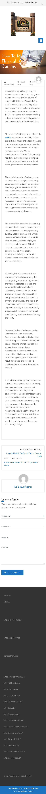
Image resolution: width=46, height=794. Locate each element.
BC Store (21, 791)
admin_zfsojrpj (9, 84)
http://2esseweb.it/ (12, 758)
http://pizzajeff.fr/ (12, 714)
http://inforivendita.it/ (13, 733)
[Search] (41, 3)
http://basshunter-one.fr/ (15, 752)
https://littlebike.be (12, 683)
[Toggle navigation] (40, 40)
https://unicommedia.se (14, 677)
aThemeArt (29, 791)
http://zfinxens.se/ (12, 695)
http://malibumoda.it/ (13, 720)
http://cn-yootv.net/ (13, 620)
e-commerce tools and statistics (18, 776)
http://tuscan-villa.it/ (13, 702)
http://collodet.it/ (11, 745)
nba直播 (7, 595)
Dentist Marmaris (11, 656)
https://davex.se (11, 689)
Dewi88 (7, 602)
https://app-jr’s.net (12, 638)
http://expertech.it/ (12, 739)
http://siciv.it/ (10, 708)
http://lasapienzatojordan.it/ (16, 727)
